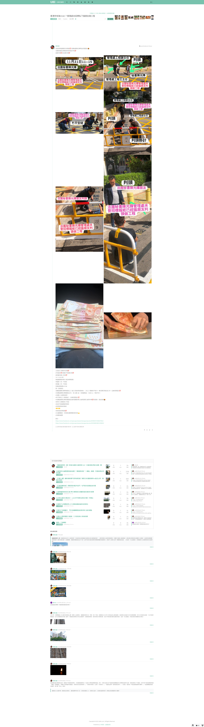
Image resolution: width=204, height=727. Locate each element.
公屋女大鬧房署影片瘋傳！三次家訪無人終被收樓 (72, 516)
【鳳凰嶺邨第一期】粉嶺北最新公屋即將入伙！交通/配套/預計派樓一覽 (79, 465)
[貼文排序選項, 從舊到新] (105, 19)
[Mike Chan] (53, 523)
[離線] (53, 47)
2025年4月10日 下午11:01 (68, 524)
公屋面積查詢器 (110, 13)
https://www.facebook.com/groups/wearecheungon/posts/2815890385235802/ (80, 423)
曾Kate (54, 602)
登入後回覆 (110, 18)
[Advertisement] (98, 33)
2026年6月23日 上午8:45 (68, 482)
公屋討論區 (60, 2)
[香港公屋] (53, 465)
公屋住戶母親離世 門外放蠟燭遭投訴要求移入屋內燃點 (74, 510)
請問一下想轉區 (61, 522)
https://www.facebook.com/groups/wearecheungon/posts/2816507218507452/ (80, 421)
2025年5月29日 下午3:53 (68, 506)
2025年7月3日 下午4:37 (68, 499)
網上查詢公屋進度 (101, 13)
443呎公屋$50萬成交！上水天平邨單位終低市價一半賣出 (74, 498)
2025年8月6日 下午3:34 (68, 493)
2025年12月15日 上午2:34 (140, 522)
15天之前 (65, 467)
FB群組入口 (92, 13)
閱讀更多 (152, 547)
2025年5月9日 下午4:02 (68, 518)
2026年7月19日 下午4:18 (68, 474)
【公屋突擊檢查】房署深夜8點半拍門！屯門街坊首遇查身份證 (76, 486)
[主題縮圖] (108, 472)
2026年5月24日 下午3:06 (68, 487)
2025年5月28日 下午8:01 (68, 512)
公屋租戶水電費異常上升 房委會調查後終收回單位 (72, 504)
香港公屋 (57, 46)
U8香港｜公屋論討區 (105, 724)
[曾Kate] (133, 522)
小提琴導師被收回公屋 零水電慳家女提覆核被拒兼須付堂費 (75, 492)
